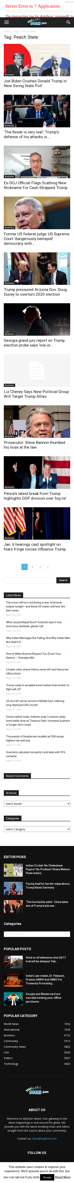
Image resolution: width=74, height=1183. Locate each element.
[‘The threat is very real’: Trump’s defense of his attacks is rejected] (37, 111)
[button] (68, 22)
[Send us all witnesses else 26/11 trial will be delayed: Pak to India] (13, 962)
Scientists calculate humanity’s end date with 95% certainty (35, 754)
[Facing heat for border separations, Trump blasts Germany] (13, 888)
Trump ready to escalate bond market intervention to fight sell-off (37, 687)
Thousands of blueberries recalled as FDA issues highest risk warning (35, 738)
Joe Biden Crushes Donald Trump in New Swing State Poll (35, 83)
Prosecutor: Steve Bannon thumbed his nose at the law (34, 445)
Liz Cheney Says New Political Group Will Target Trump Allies (36, 394)
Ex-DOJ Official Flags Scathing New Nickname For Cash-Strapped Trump (36, 185)
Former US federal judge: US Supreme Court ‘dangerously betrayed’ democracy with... (36, 239)
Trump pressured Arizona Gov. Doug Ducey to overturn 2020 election (35, 292)
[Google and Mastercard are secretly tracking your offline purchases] (13, 998)
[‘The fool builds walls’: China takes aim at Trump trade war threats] (13, 906)
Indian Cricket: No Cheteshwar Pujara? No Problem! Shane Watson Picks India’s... (48, 869)
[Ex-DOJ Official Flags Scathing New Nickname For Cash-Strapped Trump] (37, 162)
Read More (63, 1177)
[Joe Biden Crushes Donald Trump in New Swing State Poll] (37, 60)
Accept (47, 1177)
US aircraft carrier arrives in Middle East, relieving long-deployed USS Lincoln (35, 702)
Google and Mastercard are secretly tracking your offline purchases (43, 997)
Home (7, 31)
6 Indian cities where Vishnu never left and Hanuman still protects (37, 671)
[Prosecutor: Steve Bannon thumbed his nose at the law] (37, 421)
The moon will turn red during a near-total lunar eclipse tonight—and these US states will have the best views (35, 606)
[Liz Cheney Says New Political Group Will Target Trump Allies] (37, 370)
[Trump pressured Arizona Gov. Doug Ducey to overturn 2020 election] (37, 268)
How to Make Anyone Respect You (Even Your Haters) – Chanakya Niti (33, 655)
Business (9, 74)
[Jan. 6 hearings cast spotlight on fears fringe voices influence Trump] (37, 523)
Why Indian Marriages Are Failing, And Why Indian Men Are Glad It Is (38, 639)
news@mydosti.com (44, 1138)
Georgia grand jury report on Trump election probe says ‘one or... (34, 342)
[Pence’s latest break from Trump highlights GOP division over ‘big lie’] (37, 472)
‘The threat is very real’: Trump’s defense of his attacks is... (31, 134)
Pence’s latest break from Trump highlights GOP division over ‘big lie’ (35, 496)
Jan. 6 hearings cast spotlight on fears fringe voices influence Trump (35, 546)
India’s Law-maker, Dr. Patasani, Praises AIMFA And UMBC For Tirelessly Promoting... (45, 979)
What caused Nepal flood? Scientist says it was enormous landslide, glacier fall (34, 624)
